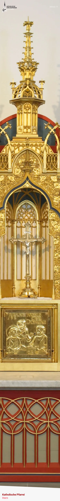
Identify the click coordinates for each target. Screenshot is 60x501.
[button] (54, 7)
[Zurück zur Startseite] (9, 7)
